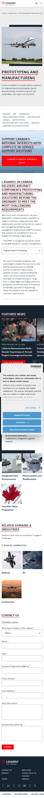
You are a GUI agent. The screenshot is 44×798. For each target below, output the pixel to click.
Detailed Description (12, 724)
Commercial (24, 114)
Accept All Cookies (22, 415)
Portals (25, 779)
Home (4, 13)
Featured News (21, 794)
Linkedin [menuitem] (8, 785)
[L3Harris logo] (9, 3)
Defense (6, 114)
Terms (4, 779)
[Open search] (36, 3)
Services (35, 123)
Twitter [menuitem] (13, 785)
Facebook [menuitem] (3, 785)
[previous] (34, 362)
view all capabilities (15, 545)
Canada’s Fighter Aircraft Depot (22, 161)
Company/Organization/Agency (15, 666)
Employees (26, 770)
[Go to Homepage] (10, 762)
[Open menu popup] (41, 3)
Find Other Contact (10, 622)
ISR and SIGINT (34, 117)
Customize (20, 422)
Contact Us (7, 770)
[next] (39, 362)
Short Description (10, 703)
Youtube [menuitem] (24, 786)
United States (18, 120)
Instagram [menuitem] (19, 785)
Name (4, 641)
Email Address (8, 691)
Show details (30, 408)
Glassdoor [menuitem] (30, 785)
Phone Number (8, 678)
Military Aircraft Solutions (16, 123)
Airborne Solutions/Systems (16, 126)
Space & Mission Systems (14, 117)
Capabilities (12, 13)
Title (4, 654)
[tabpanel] (22, 278)
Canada (6, 120)
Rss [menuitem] (35, 786)
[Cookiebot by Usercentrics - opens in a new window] (31, 366)
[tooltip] (21, 725)
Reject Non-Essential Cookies (22, 429)
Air (14, 114)
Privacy (5, 773)
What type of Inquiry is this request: (18, 628)
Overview (6, 794)
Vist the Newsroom (13, 363)
